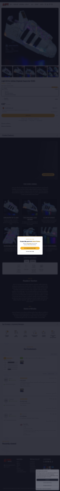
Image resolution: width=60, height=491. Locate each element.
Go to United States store (30, 248)
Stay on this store (30, 251)
